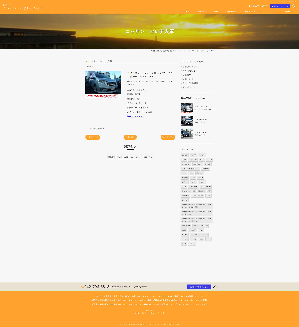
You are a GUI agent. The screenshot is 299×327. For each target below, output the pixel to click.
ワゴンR (209, 160)
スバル (184, 160)
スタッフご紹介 (189, 71)
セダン (201, 230)
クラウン (185, 235)
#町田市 (111, 157)
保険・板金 (185, 196)
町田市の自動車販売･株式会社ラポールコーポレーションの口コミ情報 (196, 206)
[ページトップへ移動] (215, 286)
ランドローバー (206, 186)
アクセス (185, 200)
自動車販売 (201, 191)
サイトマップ (201, 304)
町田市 (184, 230)
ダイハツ (185, 182)
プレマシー (199, 173)
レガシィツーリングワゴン (190, 169)
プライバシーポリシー (200, 226)
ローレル (208, 164)
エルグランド (197, 164)
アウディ (202, 182)
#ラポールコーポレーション (129, 157)
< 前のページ (92, 137)
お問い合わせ (186, 226)
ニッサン (185, 239)
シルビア (185, 155)
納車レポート (188, 79)
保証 (209, 191)
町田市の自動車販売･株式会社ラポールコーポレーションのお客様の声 (196, 220)
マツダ (191, 173)
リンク (208, 196)
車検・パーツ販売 (197, 196)
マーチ (184, 173)
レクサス (193, 182)
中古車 (184, 186)
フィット (192, 244)
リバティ (202, 155)
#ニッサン (148, 157)
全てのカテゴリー (190, 67)
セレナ (201, 239)
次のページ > (167, 137)
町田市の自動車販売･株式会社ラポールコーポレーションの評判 (196, 213)
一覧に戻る (130, 137)
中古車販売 (192, 230)
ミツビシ (185, 178)
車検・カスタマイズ (188, 191)
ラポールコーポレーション (199, 235)
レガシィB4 (193, 160)
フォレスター (186, 164)
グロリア (193, 155)
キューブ (193, 239)
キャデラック (193, 186)
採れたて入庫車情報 (97, 128)
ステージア (205, 169)
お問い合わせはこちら (280, 6)
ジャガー (200, 178)
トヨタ (208, 239)
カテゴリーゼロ (189, 87)
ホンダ (184, 244)
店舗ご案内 (187, 75)
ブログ (193, 178)
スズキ (202, 160)
